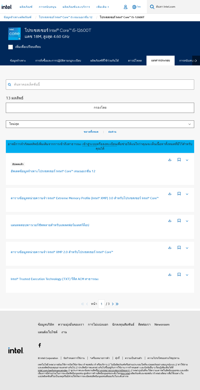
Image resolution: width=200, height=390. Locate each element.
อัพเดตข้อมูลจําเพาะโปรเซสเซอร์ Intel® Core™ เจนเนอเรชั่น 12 (53, 171)
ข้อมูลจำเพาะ (18, 60)
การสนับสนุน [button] (47, 7)
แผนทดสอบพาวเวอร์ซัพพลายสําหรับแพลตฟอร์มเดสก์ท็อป (50, 225)
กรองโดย (100, 108)
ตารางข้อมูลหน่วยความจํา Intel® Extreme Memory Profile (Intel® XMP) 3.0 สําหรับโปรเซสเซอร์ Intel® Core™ (85, 198)
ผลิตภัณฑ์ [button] (26, 7)
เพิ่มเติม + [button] (102, 7)
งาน (64, 332)
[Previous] (87, 304)
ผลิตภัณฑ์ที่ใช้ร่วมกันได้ (104, 60)
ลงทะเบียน (110, 144)
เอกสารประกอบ (160, 60)
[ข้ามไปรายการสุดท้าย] (117, 304)
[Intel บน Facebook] (39, 346)
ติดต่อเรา (144, 325)
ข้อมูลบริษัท (46, 325)
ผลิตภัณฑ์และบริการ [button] (76, 7)
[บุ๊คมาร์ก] (179, 160)
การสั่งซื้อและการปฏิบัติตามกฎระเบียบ (58, 60)
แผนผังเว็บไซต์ (47, 332)
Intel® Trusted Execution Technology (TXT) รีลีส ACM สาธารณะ (55, 279)
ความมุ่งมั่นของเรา (71, 325)
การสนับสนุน (187, 60)
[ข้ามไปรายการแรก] (82, 304)
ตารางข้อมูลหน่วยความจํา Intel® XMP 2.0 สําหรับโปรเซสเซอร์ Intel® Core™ (62, 252)
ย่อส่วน (112, 131)
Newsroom (162, 325)
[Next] (113, 304)
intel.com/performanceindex (53, 370)
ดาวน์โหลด (135, 60)
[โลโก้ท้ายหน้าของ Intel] (16, 350)
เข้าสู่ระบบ (89, 144)
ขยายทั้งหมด (91, 131)
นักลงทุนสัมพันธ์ (123, 325)
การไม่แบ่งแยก (98, 325)
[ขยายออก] (186, 159)
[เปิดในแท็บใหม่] (169, 159)
